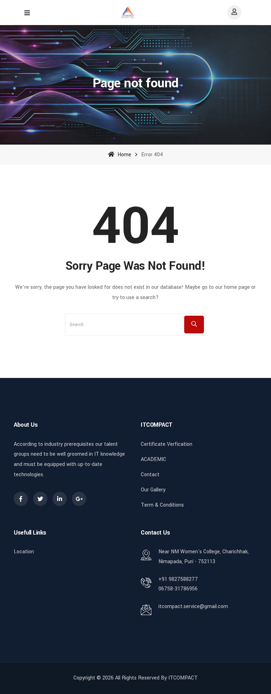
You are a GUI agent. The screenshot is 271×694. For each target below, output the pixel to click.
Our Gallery (153, 490)
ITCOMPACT (183, 678)
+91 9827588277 (178, 579)
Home (123, 154)
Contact (150, 474)
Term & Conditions (162, 505)
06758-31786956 (178, 589)
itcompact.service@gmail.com (193, 606)
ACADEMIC (153, 459)
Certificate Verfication (166, 444)
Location (24, 551)
